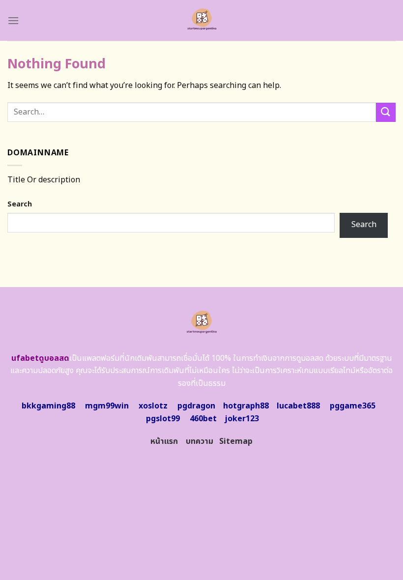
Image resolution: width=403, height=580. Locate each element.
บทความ (199, 441)
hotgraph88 (246, 406)
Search (19, 204)
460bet (203, 419)
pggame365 (352, 406)
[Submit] (386, 112)
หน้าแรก (164, 441)
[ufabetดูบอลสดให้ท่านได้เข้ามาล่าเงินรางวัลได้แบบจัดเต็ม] (201, 20)
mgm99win (107, 406)
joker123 (242, 419)
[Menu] (13, 20)
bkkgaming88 (48, 406)
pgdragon (196, 406)
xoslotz (153, 406)
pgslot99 (163, 419)
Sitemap (236, 441)
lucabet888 (298, 406)
